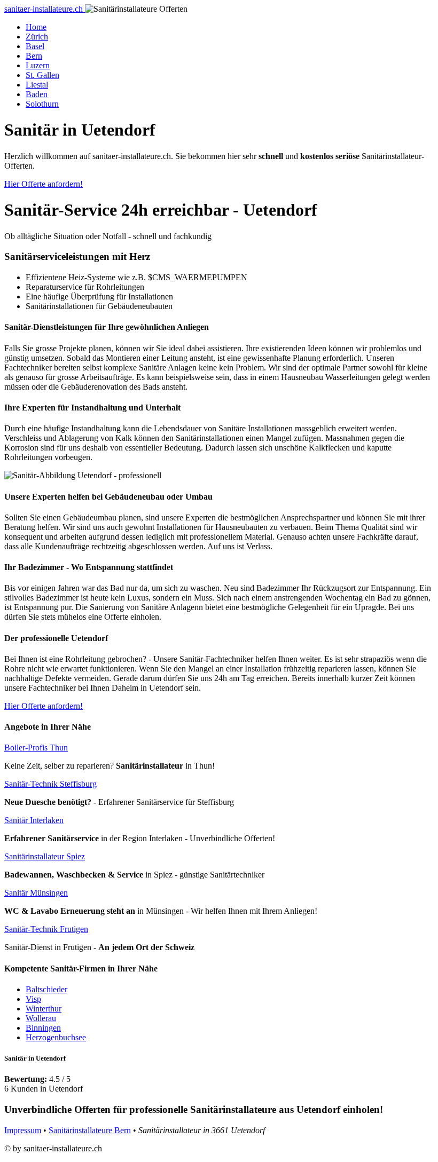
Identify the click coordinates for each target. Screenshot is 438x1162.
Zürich (37, 36)
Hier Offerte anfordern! (43, 183)
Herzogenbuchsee (56, 1037)
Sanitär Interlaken (34, 820)
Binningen (43, 1027)
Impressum (22, 1130)
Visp (33, 998)
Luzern (38, 65)
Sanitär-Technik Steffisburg (50, 783)
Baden (37, 94)
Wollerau (41, 1018)
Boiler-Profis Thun (36, 747)
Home (36, 26)
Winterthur (43, 1008)
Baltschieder (46, 989)
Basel (35, 46)
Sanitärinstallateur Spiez (44, 856)
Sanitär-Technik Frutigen (46, 929)
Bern (34, 55)
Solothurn (42, 103)
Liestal (37, 84)
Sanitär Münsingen (36, 892)
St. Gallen (42, 75)
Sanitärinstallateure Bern (90, 1130)
